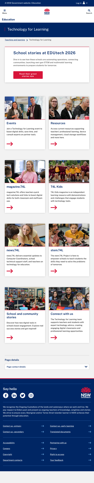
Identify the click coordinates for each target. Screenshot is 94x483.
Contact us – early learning (62, 426)
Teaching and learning (15, 40)
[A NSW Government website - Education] (23, 3)
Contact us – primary (12, 426)
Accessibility (9, 443)
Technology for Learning (28, 29)
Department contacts (12, 460)
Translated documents (60, 432)
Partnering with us (58, 443)
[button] (4, 11)
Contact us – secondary (13, 432)
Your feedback (56, 460)
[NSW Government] (86, 392)
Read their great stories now (28, 75)
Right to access (57, 454)
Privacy (53, 448)
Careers (6, 448)
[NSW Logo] (47, 11)
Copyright (7, 454)
